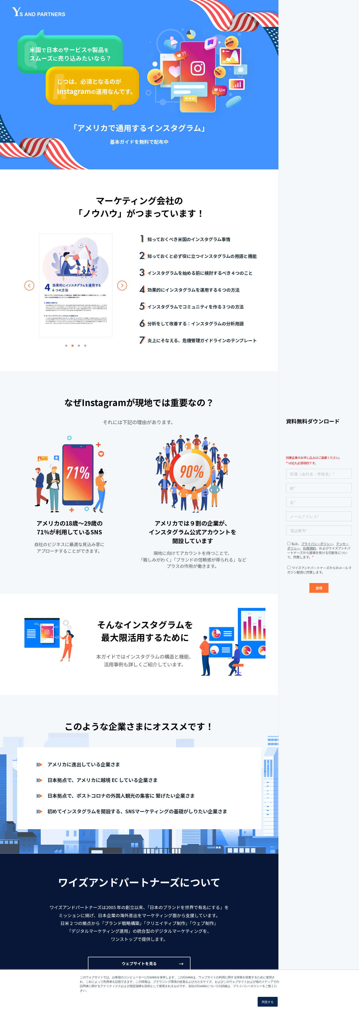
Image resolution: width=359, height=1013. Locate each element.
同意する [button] (268, 1002)
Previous (29, 285)
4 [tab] (85, 346)
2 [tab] (73, 346)
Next (122, 285)
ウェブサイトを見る (139, 963)
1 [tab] (66, 346)
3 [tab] (79, 346)
